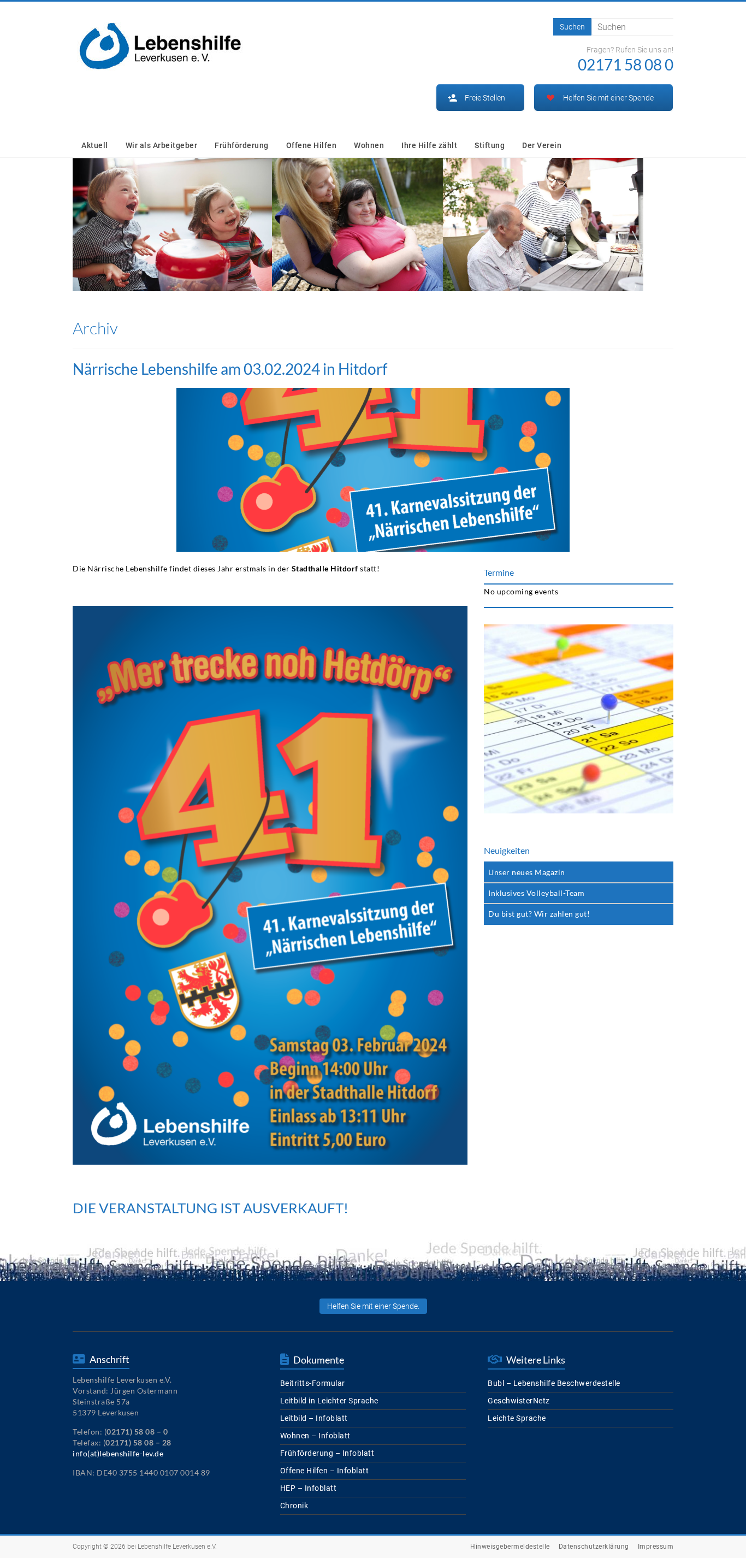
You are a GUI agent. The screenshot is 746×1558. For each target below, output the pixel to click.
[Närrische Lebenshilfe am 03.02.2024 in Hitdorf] (373, 393)
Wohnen (369, 145)
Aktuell (94, 145)
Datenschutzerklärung (594, 1546)
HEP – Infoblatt (308, 1488)
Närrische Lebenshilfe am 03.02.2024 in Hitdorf (230, 368)
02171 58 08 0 (625, 64)
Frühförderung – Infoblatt (327, 1453)
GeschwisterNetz (519, 1400)
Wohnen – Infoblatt (315, 1435)
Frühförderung (242, 145)
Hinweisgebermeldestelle (510, 1546)
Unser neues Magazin (526, 872)
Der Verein (541, 145)
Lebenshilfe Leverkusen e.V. (177, 1546)
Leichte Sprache (517, 1418)
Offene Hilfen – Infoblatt (324, 1470)
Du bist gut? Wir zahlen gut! (539, 913)
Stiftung (490, 145)
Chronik (294, 1505)
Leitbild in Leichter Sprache (329, 1400)
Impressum (656, 1546)
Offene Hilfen (311, 145)
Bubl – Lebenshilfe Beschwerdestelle (554, 1383)
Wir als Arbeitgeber (162, 145)
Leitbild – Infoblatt (314, 1418)
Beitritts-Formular (312, 1383)
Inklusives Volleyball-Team (536, 893)
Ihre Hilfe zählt (429, 145)
